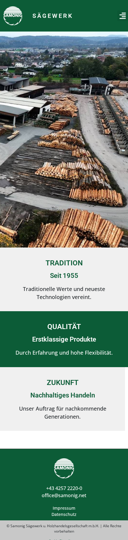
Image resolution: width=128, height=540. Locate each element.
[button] (122, 15)
